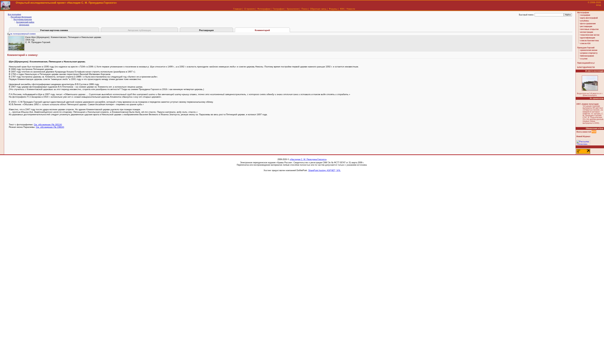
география (585, 15)
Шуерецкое (24, 25)
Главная (237, 9)
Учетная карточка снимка (54, 30)
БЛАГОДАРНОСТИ (586, 67)
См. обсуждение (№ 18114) (48, 124)
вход (598, 5)
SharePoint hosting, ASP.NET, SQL (324, 170)
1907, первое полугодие (587, 104)
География (278, 9)
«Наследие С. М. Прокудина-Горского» (308, 159)
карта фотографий (589, 18)
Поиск (304, 9)
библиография (587, 56)
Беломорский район (25, 22)
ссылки (583, 59)
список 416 (585, 43)
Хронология (293, 9)
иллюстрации (586, 32)
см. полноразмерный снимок (23, 34)
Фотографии (263, 9)
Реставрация (206, 30)
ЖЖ (342, 9)
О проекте (249, 9)
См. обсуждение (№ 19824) (50, 127)
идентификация (587, 38)
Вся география (14, 14)
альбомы (584, 21)
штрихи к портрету (589, 53)
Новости (351, 9)
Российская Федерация (21, 17)
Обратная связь (318, 9)
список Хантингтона (589, 41)
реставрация (586, 26)
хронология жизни (588, 50)
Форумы (333, 9)
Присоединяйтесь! (586, 63)
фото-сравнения (588, 24)
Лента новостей (583, 132)
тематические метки (589, 35)
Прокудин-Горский (585, 48)
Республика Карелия (23, 19)
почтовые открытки (589, 29)
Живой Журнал (583, 136)
